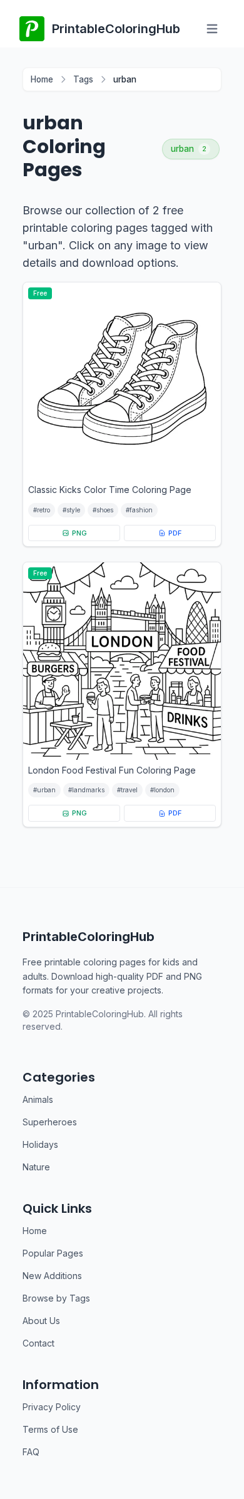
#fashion (139, 510)
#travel (127, 790)
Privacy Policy (52, 1407)
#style (71, 510)
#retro (41, 510)
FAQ (31, 1452)
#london (162, 790)
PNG (79, 533)
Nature (36, 1167)
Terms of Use (50, 1429)
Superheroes (50, 1122)
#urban (44, 790)
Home (42, 79)
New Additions (52, 1275)
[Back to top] (216, 1461)
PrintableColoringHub (89, 936)
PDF (174, 533)
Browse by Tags (56, 1298)
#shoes (103, 510)
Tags (83, 79)
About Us (41, 1320)
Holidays (40, 1144)
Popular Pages (53, 1253)
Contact (38, 1343)
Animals (38, 1099)
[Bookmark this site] (217, 1442)
